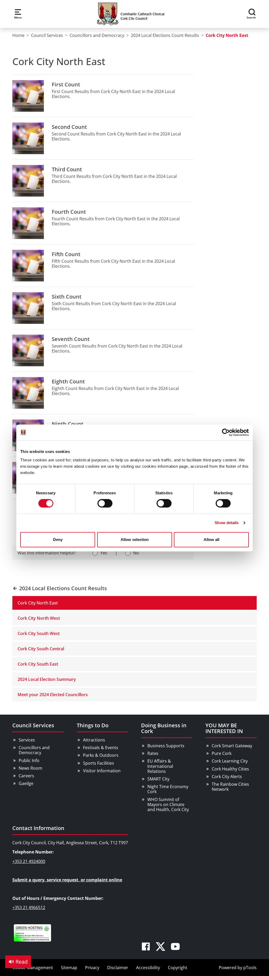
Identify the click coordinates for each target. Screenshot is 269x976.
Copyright (177, 967)
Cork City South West (39, 633)
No (136, 553)
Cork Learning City (230, 761)
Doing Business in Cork (164, 728)
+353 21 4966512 (28, 907)
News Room (30, 768)
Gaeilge (26, 783)
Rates (152, 753)
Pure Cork (221, 753)
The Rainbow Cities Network (230, 786)
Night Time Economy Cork (167, 789)
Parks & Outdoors (100, 755)
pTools (250, 967)
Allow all (211, 539)
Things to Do (92, 725)
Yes (103, 553)
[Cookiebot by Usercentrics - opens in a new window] (226, 432)
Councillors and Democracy (34, 750)
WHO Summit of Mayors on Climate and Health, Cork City (168, 804)
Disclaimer (117, 967)
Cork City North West (39, 618)
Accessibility (148, 967)
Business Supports (165, 746)
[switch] (104, 503)
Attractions (94, 740)
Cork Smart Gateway (232, 746)
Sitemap (69, 967)
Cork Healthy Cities (230, 769)
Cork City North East (38, 603)
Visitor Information (102, 771)
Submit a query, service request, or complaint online (67, 880)
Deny (58, 539)
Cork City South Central (41, 649)
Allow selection (135, 539)
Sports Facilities (98, 763)
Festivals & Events (100, 747)
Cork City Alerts (227, 776)
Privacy (92, 967)
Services (27, 740)
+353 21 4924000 (28, 861)
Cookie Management (32, 967)
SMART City (158, 779)
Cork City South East (38, 664)
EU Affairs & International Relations (160, 766)
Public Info (29, 760)
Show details (227, 522)
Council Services (33, 725)
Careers (26, 776)
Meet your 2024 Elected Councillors (53, 694)
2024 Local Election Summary (47, 679)
